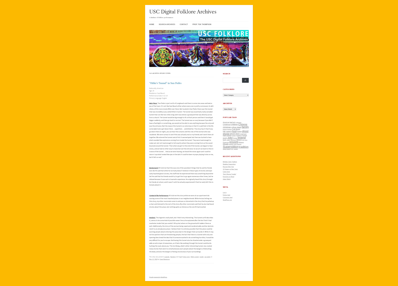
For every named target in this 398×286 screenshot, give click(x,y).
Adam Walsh (227, 179)
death (239, 127)
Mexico (239, 140)
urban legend (227, 149)
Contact (184, 24)
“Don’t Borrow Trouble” (229, 174)
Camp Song (226, 172)
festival (225, 129)
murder (202, 257)
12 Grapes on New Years (230, 169)
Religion (241, 142)
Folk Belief (236, 129)
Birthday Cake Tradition (230, 162)
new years (244, 140)
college (234, 127)
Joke (230, 137)
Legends (166, 257)
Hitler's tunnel (195, 257)
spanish (239, 144)
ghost (245, 131)
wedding (236, 149)
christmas (227, 127)
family (245, 127)
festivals (229, 129)
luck (224, 140)
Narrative (173, 257)
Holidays (239, 135)
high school (227, 135)
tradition (243, 146)
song (235, 144)
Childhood (227, 125)
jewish (225, 138)
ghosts (226, 133)
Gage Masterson (165, 259)
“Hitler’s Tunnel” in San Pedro (165, 83)
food (234, 131)
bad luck (232, 122)
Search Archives (167, 24)
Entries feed (226, 195)
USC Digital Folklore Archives (182, 12)
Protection (226, 142)
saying (231, 144)
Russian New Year (228, 167)
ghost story (186, 257)
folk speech (227, 132)
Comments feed (227, 197)
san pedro (207, 257)
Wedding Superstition (229, 164)
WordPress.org (227, 200)
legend (242, 137)
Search (226, 74)
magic (228, 140)
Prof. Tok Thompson (201, 24)
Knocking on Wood (228, 176)
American (226, 122)
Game (239, 132)
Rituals (226, 144)
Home (151, 24)
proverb (233, 142)
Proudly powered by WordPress (158, 277)
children (234, 124)
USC (232, 149)
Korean (235, 138)
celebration (238, 122)
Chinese (242, 124)
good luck (243, 134)
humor (244, 135)
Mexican (233, 140)
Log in (224, 192)
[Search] (245, 80)
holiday (234, 135)
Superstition (231, 146)
